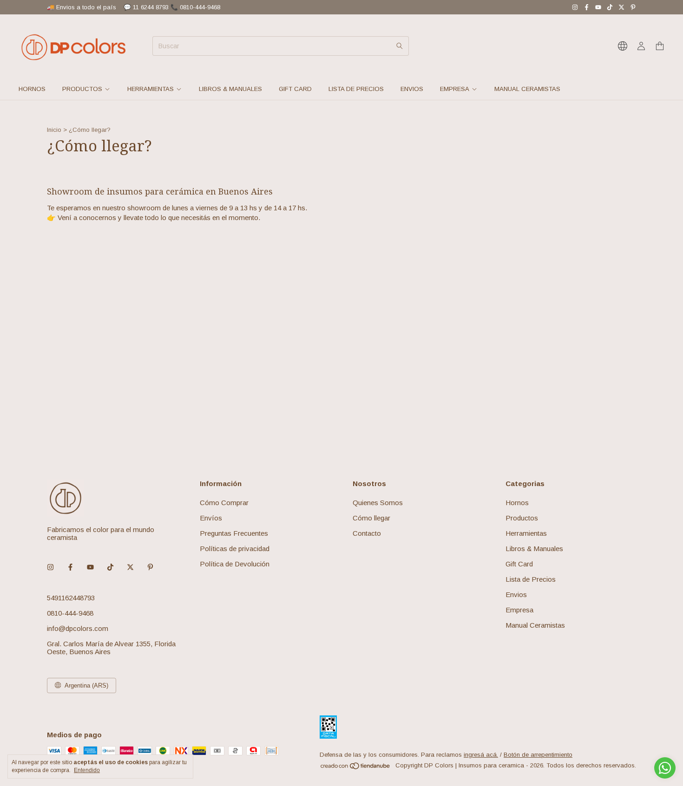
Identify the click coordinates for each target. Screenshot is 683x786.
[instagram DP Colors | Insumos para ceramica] (575, 7)
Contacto (367, 533)
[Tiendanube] (356, 767)
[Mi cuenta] (641, 46)
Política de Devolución (234, 564)
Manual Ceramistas (527, 88)
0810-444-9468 (70, 613)
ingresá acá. (481, 754)
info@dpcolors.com (77, 628)
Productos (82, 88)
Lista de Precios (356, 88)
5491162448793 (71, 598)
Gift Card (295, 88)
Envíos (211, 518)
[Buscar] (399, 46)
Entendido (87, 770)
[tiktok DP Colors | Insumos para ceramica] (610, 7)
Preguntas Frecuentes (234, 533)
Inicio (54, 129)
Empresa (454, 88)
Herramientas (150, 88)
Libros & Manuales (230, 88)
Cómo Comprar (224, 503)
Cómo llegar (371, 518)
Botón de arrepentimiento (538, 754)
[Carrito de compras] (659, 46)
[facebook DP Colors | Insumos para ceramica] (587, 7)
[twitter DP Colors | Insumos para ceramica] (621, 7)
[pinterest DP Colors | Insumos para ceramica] (633, 7)
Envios (412, 88)
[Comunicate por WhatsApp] (665, 768)
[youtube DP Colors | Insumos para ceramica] (598, 7)
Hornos (32, 88)
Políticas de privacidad (234, 548)
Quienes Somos (378, 503)
